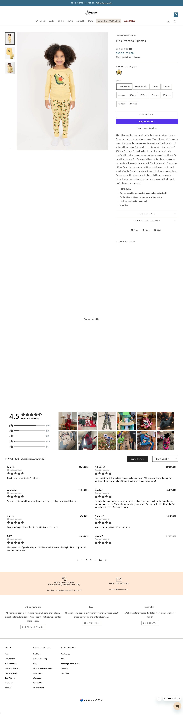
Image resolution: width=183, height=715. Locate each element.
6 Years (144, 95)
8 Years (155, 95)
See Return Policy (33, 627)
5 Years (133, 95)
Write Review (137, 459)
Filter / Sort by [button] (161, 459)
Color (126, 67)
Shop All (8, 688)
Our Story (37, 654)
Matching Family (11, 673)
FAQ (62, 659)
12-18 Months (124, 86)
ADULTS (81, 21)
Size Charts (150, 623)
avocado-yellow (119, 72)
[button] (124, 49)
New (6, 654)
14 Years (133, 104)
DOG (90, 21)
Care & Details (147, 214)
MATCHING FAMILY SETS (108, 21)
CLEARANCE (129, 21)
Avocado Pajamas (129, 35)
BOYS (70, 21)
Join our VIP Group (40, 659)
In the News (37, 673)
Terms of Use (38, 683)
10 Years (167, 95)
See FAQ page (91, 623)
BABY (51, 21)
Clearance (9, 683)
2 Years (155, 86)
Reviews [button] (12, 458)
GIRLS (61, 21)
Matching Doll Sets (12, 668)
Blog (35, 664)
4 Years (121, 95)
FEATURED (40, 21)
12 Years (121, 104)
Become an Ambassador (42, 668)
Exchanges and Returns (70, 664)
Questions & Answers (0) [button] (33, 459)
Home (118, 35)
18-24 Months (141, 86)
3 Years (166, 86)
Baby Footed (10, 659)
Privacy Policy (38, 688)
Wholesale (37, 678)
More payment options (147, 128)
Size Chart (65, 673)
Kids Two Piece (10, 664)
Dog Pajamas (10, 678)
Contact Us (65, 654)
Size (118, 81)
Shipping (119, 57)
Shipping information (147, 221)
